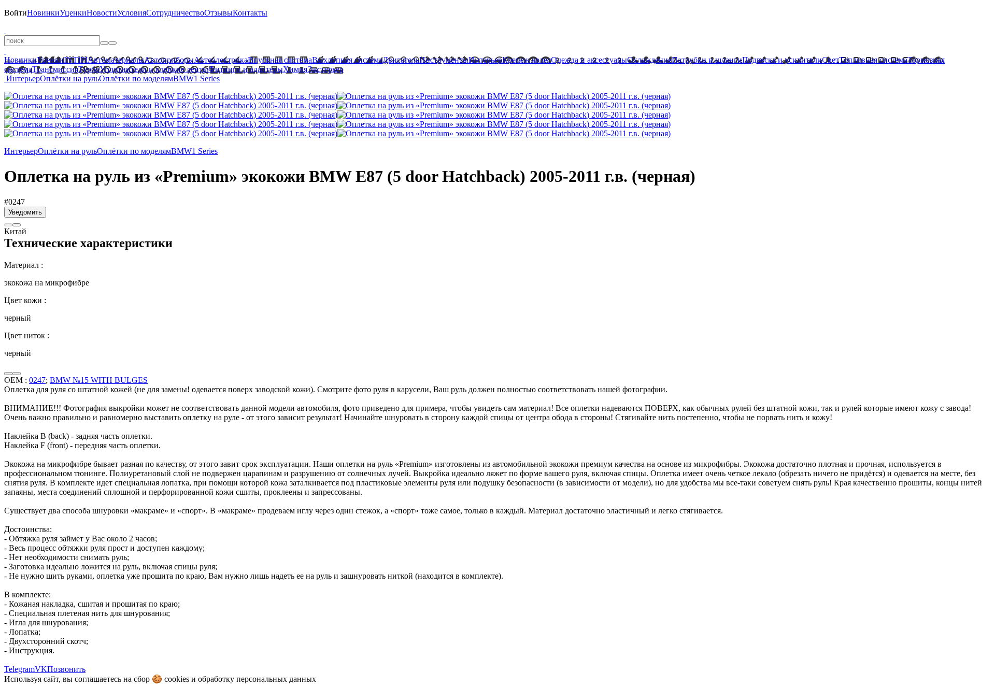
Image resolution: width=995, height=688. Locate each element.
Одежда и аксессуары (589, 59)
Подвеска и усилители (782, 59)
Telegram (19, 669)
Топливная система (873, 59)
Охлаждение (649, 59)
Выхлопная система (347, 59)
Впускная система (280, 59)
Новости (102, 12)
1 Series (207, 78)
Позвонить (66, 669)
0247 (37, 380)
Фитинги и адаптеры (245, 69)
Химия (295, 69)
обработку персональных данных (257, 679)
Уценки (73, 12)
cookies (176, 679)
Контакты (250, 12)
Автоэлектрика (221, 59)
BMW (183, 78)
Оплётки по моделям (136, 78)
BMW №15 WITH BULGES (99, 380)
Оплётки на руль (69, 78)
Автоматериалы (116, 59)
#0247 (14, 201)
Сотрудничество (175, 12)
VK (41, 669)
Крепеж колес (526, 59)
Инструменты (443, 59)
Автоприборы (169, 59)
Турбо (89, 69)
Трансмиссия (55, 69)
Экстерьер (325, 69)
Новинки (43, 12)
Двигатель (400, 59)
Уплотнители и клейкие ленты (154, 69)
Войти (15, 12)
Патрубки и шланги (707, 59)
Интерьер (485, 59)
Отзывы (218, 12)
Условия (131, 12)
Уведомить (25, 212)
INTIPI (76, 59)
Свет (830, 59)
